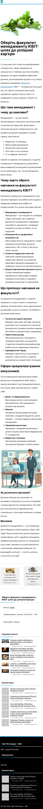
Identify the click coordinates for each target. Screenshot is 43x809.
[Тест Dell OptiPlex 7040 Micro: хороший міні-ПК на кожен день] (5, 706)
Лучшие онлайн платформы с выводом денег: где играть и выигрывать (21, 642)
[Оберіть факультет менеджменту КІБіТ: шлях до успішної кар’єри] (21, 22)
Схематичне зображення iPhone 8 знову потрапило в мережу (23, 697)
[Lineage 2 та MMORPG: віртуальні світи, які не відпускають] (5, 664)
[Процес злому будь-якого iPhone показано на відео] (5, 691)
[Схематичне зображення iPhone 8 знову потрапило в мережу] (5, 698)
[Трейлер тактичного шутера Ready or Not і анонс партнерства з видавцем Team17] (5, 714)
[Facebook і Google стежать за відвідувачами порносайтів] (5, 722)
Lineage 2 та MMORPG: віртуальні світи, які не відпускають (23, 664)
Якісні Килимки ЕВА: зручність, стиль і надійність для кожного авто (22, 657)
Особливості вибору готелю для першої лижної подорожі (22, 671)
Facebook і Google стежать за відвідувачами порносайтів (21, 721)
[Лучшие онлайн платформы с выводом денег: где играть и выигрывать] (5, 641)
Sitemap (4, 765)
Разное (16, 622)
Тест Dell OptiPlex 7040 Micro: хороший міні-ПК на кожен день (22, 705)
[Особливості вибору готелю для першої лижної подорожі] (5, 671)
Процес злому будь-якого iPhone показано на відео (23, 689)
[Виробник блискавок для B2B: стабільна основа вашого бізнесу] (5, 650)
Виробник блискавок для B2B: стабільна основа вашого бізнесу (23, 649)
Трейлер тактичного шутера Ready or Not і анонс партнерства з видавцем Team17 (23, 713)
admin (12, 607)
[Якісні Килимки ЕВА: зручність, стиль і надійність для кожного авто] (5, 657)
